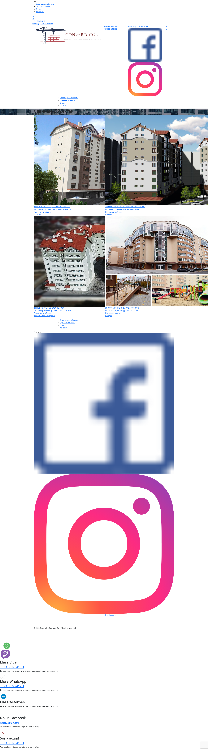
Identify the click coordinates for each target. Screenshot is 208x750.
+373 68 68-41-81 (12, 667)
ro (33, 16)
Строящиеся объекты (45, 4)
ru (33, 18)
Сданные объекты (43, 6)
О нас (38, 9)
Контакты (40, 11)
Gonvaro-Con (9, 722)
